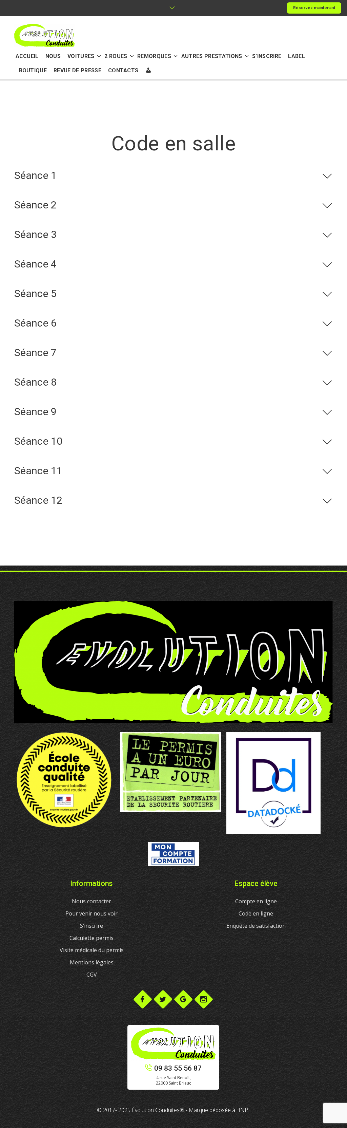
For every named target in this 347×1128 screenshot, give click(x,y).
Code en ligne (256, 913)
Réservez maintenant (314, 7)
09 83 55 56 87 (178, 1068)
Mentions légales (92, 962)
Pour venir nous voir (91, 913)
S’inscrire (91, 925)
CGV (91, 974)
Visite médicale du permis (92, 950)
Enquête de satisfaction (256, 925)
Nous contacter (91, 901)
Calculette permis (91, 938)
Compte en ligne (256, 901)
